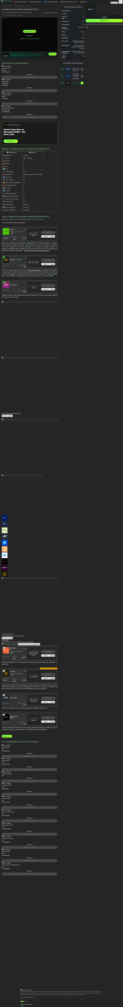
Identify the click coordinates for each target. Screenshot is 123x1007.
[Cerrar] (55, 123)
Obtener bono (10, 141)
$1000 (104, 17)
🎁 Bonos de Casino (21, 2)
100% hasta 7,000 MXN (33, 235)
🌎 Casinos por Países (51, 2)
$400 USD (33, 720)
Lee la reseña (26, 229)
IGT (83, 11)
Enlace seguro (53, 56)
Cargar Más (6, 736)
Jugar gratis (30, 74)
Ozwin (22, 1006)
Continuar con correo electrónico (29, 644)
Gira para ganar (7, 416)
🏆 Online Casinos (35, 2)
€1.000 (33, 288)
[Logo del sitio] (7, 1)
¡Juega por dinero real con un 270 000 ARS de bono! (26, 55)
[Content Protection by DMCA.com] (24, 1002)
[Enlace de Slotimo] (91, 14)
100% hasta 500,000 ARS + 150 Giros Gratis (33, 654)
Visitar (48, 232)
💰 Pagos (83, 2)
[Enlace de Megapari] (6, 55)
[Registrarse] (121, 2)
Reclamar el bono (104, 20)
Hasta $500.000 (33, 677)
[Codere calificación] (12, 233)
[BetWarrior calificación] (12, 653)
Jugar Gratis (30, 35)
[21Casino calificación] (12, 675)
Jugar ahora (52, 54)
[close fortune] (2, 418)
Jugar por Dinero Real (29, 31)
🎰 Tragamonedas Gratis (69, 2)
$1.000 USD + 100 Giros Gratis (33, 700)
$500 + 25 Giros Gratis (33, 262)
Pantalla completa (17, 15)
